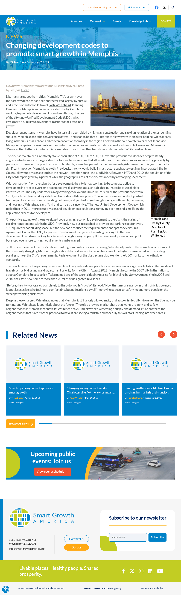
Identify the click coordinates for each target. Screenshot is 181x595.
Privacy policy (114, 588)
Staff (104, 588)
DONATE (165, 21)
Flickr (25, 90)
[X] (164, 7)
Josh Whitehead (60, 105)
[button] (171, 7)
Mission (87, 588)
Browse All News (18, 423)
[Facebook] (157, 7)
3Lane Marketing (155, 588)
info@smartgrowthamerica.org (27, 548)
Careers (96, 588)
